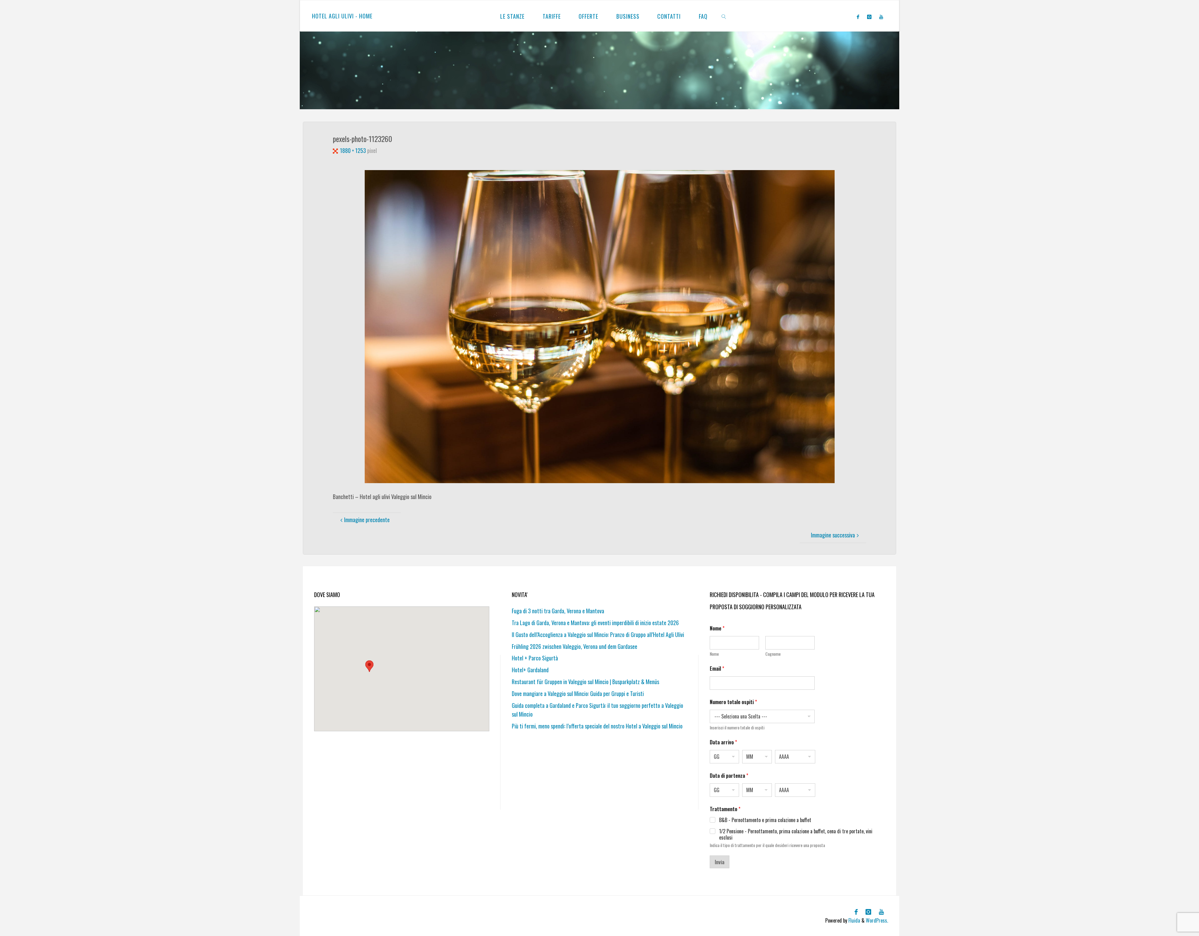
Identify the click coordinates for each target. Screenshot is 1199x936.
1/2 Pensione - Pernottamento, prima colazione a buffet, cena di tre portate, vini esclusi (795, 834)
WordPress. (877, 920)
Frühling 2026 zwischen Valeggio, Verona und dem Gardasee (574, 646)
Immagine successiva (833, 535)
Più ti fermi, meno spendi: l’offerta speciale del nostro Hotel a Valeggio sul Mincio (597, 726)
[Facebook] (858, 16)
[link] (724, 16)
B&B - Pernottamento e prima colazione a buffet (765, 820)
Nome (714, 653)
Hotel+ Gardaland (530, 670)
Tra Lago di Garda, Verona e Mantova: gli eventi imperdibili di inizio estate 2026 (595, 623)
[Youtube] (881, 16)
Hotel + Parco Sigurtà (535, 658)
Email (717, 669)
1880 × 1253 (353, 150)
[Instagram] (869, 16)
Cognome (773, 653)
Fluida (853, 920)
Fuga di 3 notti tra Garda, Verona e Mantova (558, 611)
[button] (369, 666)
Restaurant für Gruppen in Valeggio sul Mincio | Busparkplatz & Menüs (585, 682)
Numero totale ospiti (733, 702)
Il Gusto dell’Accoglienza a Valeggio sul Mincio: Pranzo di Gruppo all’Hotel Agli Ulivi (598, 634)
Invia (719, 862)
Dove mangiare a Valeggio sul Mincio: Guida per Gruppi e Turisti (578, 693)
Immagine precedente (367, 520)
